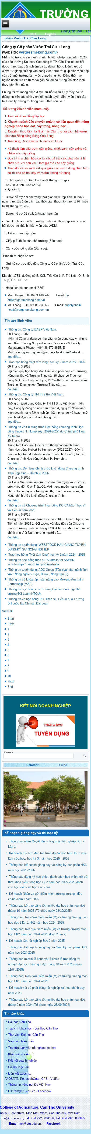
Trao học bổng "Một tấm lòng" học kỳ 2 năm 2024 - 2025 (46, 554)
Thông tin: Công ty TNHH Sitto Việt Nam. (36, 394)
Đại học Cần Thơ (19, 1022)
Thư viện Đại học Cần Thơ (26, 1034)
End (10, 686)
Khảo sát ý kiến (18, 1054)
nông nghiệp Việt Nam (37, 1084)
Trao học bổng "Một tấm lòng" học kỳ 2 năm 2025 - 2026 (46, 362)
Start (10, 618)
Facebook (44, 1091)
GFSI (45, 1078)
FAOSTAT (11, 1078)
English (50, 34)
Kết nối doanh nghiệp (22, 1060)
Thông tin (14, 1084)
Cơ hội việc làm (19, 1067)
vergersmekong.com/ (37, 52)
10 (9, 676)
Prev (10, 624)
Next (10, 681)
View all (7, 611)
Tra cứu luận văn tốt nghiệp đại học (32, 1048)
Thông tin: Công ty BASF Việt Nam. (32, 329)
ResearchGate (29, 1078)
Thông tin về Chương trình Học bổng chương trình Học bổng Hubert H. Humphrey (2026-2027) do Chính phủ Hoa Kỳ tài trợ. (45, 431)
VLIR (53, 1078)
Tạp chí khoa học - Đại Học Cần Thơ (33, 1028)
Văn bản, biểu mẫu (21, 1041)
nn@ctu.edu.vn (25, 1091)
